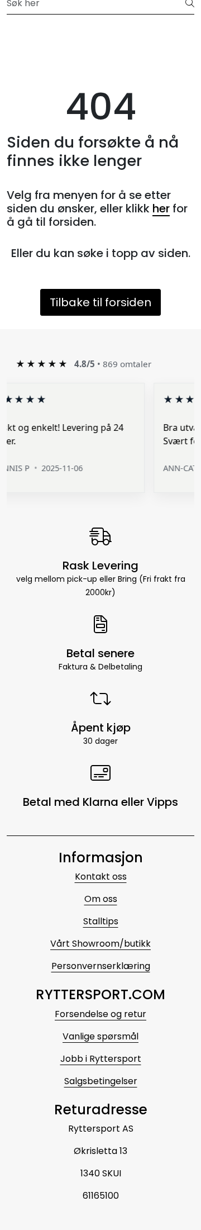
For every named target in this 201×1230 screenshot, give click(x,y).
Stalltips (100, 921)
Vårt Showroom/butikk (100, 943)
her (161, 208)
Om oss (100, 898)
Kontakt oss (101, 876)
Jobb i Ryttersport (100, 1058)
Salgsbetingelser (100, 1081)
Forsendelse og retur (100, 1014)
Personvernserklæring (100, 966)
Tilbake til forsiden (100, 302)
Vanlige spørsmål (100, 1036)
